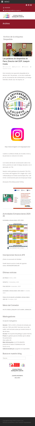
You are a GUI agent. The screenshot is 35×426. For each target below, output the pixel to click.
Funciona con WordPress (9, 422)
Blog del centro (17, 66)
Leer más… (6, 83)
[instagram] (29, 5)
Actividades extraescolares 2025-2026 (13, 220)
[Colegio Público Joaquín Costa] (13, 15)
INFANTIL (5, 282)
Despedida (25, 66)
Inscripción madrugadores (10, 321)
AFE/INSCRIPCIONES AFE (13, 265)
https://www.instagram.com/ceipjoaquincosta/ (17, 147)
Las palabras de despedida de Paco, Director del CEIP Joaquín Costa (16, 61)
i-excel (19, 422)
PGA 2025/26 (6, 286)
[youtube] (31, 5)
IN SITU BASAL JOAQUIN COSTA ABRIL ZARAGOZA (17, 309)
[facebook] (26, 5)
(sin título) (5, 278)
